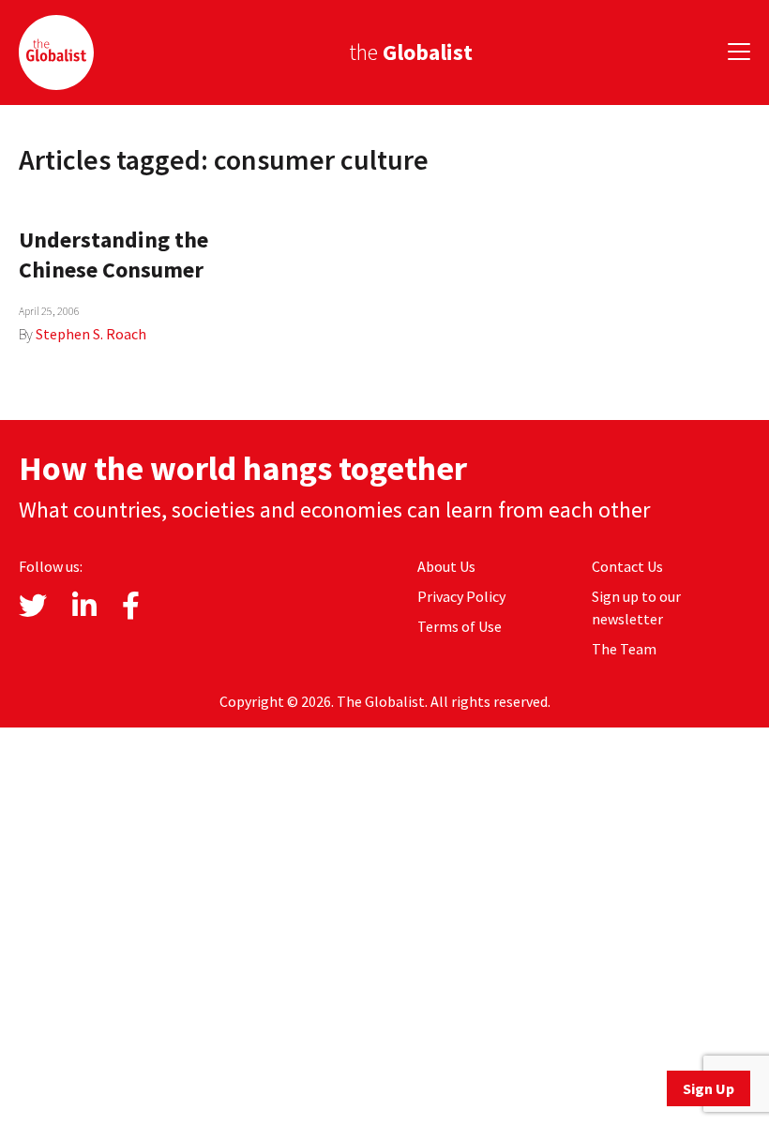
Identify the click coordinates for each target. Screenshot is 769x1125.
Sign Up (708, 1088)
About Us (446, 566)
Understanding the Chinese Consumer (113, 254)
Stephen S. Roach (91, 333)
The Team (624, 648)
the (411, 52)
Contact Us (627, 566)
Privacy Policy (461, 596)
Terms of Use (459, 626)
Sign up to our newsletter (636, 607)
